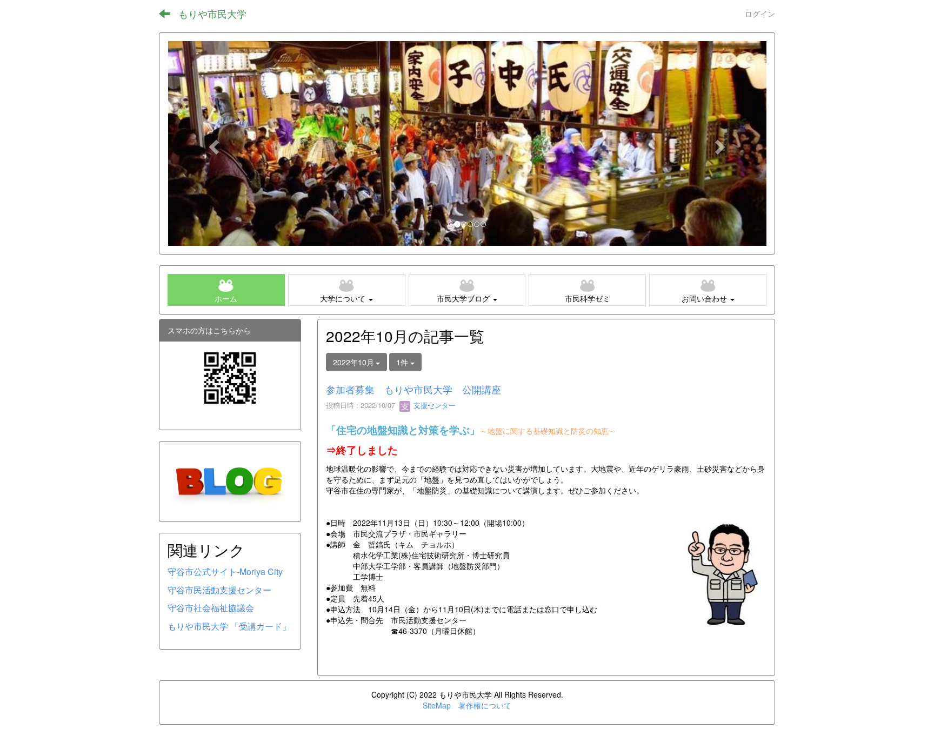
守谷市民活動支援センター (219, 590)
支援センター (433, 405)
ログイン (760, 13)
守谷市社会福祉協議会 (211, 607)
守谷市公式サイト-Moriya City (225, 571)
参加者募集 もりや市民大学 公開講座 (413, 389)
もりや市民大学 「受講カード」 (229, 626)
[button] (212, 143)
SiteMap (437, 705)
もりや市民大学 (212, 13)
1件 (403, 362)
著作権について (484, 705)
